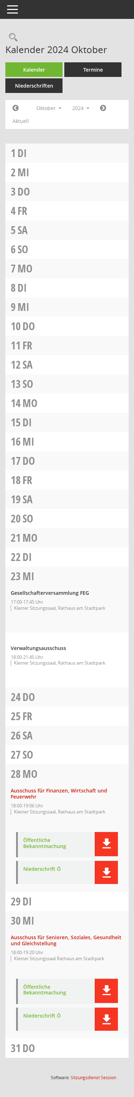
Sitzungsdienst (93, 1078)
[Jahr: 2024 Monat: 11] (103, 108)
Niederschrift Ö (42, 869)
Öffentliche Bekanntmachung (44, 843)
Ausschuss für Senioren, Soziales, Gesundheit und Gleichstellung (66, 940)
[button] (106, 844)
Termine (93, 69)
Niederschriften (34, 85)
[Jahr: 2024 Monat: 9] (15, 108)
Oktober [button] (46, 108)
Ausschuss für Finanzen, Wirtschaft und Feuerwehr (59, 793)
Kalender (34, 69)
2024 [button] (78, 108)
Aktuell (21, 121)
